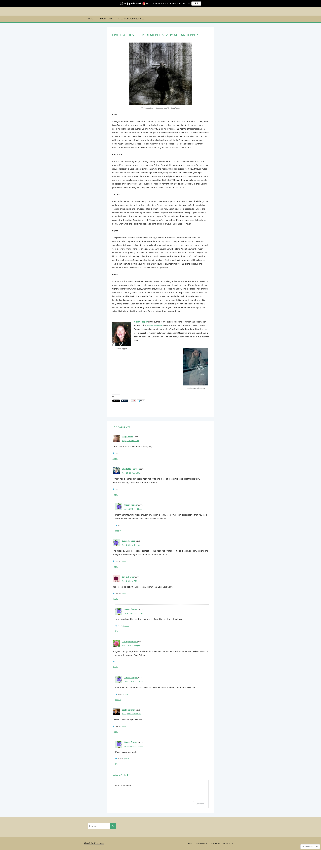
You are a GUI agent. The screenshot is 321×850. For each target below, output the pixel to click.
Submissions (107, 19)
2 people (126, 694)
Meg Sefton (127, 437)
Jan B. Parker (128, 577)
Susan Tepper (131, 505)
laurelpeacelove (130, 641)
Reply (115, 458)
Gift (196, 3)
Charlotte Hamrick (131, 469)
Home (90, 19)
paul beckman (128, 710)
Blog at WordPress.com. (94, 843)
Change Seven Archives (131, 19)
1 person (124, 561)
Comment (200, 804)
